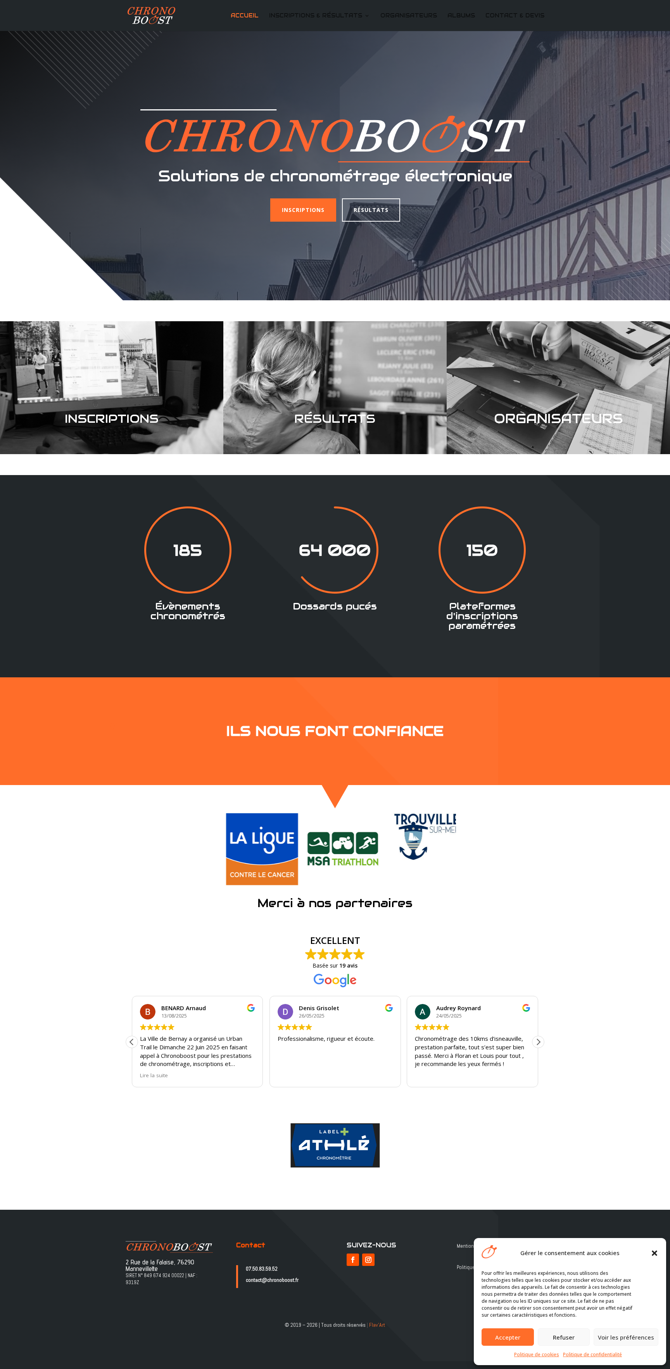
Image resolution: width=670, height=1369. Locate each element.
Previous (205, 849)
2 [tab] (327, 892)
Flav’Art (377, 1324)
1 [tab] (315, 892)
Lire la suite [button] (154, 1075)
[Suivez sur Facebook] (353, 1260)
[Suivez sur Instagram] (368, 1260)
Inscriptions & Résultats (315, 16)
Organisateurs (408, 16)
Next (465, 849)
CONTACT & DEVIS (514, 16)
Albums (461, 16)
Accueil (245, 16)
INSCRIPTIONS (303, 210)
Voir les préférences (626, 1337)
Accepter (507, 1337)
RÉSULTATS (371, 210)
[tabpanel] (254, 849)
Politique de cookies (536, 1354)
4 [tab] (350, 892)
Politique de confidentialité (592, 1354)
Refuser (564, 1337)
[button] (654, 1253)
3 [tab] (338, 892)
